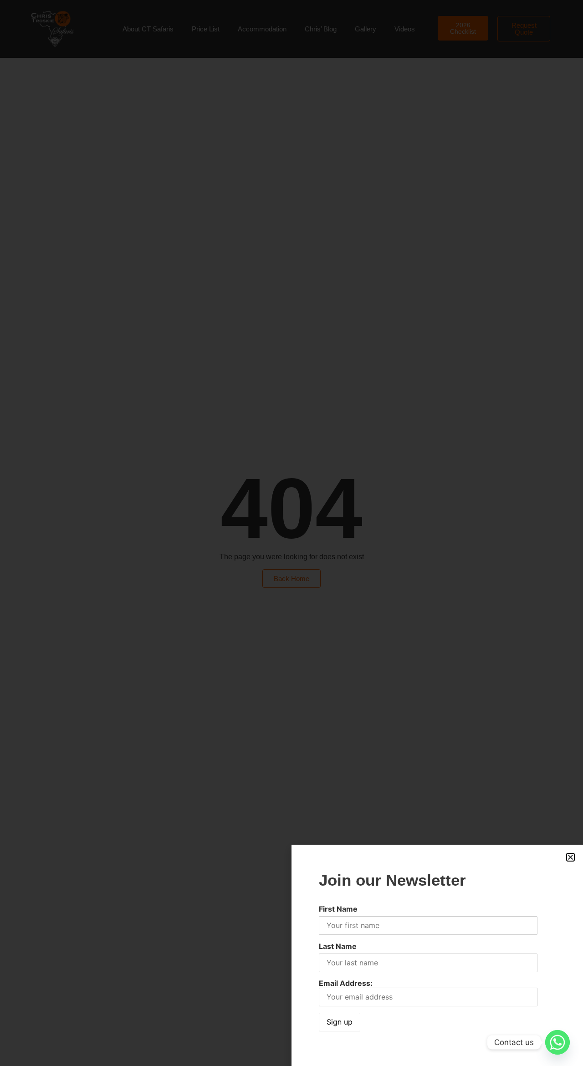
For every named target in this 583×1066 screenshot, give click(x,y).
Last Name (338, 946)
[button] (570, 857)
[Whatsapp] (557, 1042)
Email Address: (346, 983)
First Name (338, 908)
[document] (291, 533)
